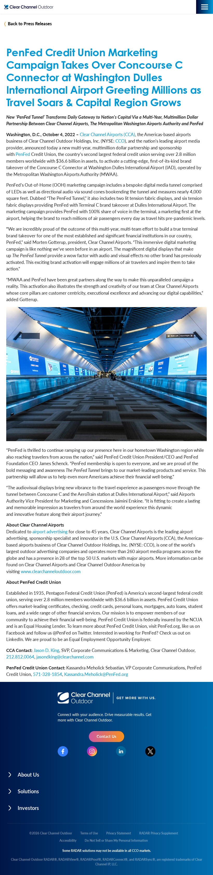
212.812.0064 (20, 657)
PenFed (23, 154)
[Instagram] (92, 751)
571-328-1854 (47, 674)
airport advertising (50, 531)
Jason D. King (46, 650)
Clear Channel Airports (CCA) (107, 134)
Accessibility (67, 840)
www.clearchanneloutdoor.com (51, 571)
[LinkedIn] (121, 751)
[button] (56, 773)
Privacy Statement (118, 833)
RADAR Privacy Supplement (158, 833)
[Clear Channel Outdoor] (30, 7)
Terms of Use (89, 833)
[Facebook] (63, 751)
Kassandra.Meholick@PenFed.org (96, 674)
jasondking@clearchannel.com (65, 657)
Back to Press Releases (30, 23)
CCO (120, 141)
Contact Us (106, 736)
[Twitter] (150, 751)
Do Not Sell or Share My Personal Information (116, 840)
